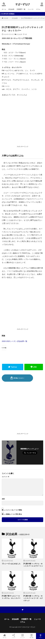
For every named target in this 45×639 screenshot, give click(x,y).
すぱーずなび (22, 4)
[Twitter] (13, 367)
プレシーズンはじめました (11, 564)
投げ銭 (31, 637)
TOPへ (40, 637)
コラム (38, 9)
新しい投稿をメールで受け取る (12, 514)
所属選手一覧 (21, 9)
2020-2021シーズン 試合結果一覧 (14, 341)
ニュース (30, 9)
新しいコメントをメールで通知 (12, 510)
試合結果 (11, 9)
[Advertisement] (22, 121)
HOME (6, 18)
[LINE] (33, 367)
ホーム (4, 9)
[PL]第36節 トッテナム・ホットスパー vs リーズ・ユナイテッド (33, 598)
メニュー (22, 637)
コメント (5, 476)
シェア (13, 637)
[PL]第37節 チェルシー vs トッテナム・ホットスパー (11, 597)
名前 (3, 499)
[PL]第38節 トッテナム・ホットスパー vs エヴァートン (33, 565)
